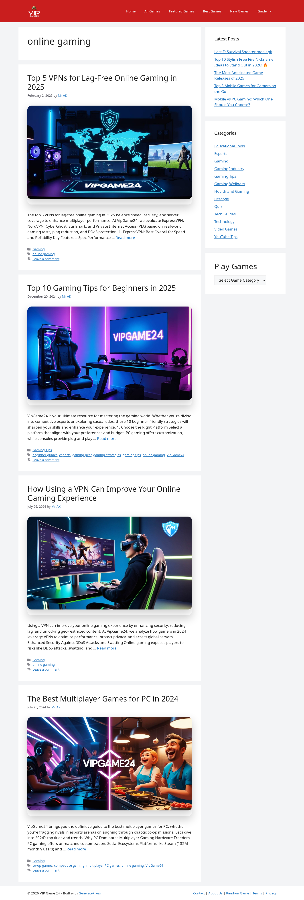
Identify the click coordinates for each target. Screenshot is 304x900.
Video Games (225, 229)
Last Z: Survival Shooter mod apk (243, 51)
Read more (125, 237)
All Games (152, 11)
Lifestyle (221, 198)
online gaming (43, 254)
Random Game (237, 893)
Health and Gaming (231, 191)
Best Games (212, 11)
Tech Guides (225, 213)
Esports (220, 153)
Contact (199, 893)
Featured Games (181, 11)
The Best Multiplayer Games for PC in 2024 (102, 699)
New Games (239, 11)
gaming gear (81, 455)
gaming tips (132, 455)
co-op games (42, 865)
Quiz (218, 206)
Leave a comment (45, 259)
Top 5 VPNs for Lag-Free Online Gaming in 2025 (102, 82)
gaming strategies (107, 455)
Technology (224, 221)
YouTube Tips (225, 236)
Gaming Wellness (229, 183)
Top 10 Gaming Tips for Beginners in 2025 (101, 288)
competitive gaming (69, 865)
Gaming (38, 249)
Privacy (271, 893)
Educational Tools (229, 145)
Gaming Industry (229, 168)
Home (131, 11)
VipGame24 (175, 455)
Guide (262, 11)
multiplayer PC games (103, 865)
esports (65, 455)
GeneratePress (90, 893)
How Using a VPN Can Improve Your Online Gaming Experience (103, 493)
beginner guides (44, 455)
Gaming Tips (42, 450)
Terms (257, 893)
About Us (215, 893)
